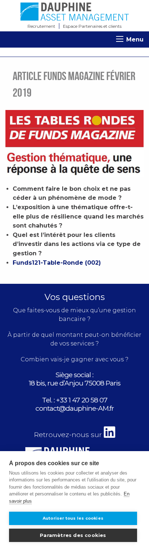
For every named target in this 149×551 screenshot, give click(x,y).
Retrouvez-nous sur (69, 435)
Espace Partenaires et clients (92, 26)
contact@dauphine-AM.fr (74, 408)
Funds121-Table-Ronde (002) (57, 262)
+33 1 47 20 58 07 (81, 400)
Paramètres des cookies (73, 535)
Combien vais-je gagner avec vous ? (74, 359)
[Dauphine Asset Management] (74, 12)
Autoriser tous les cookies (73, 518)
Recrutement (41, 26)
